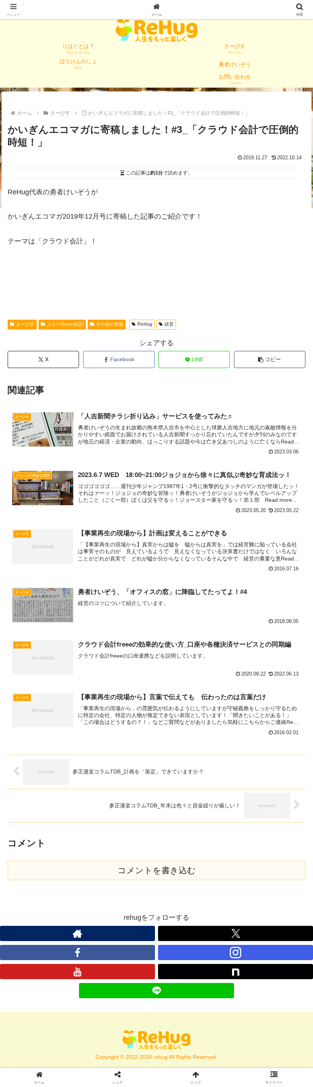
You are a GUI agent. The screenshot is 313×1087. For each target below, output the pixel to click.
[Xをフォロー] (235, 933)
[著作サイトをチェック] (77, 933)
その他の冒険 (109, 324)
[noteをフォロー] (235, 971)
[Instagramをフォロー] (235, 952)
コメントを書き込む (157, 870)
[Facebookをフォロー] (77, 952)
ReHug (144, 324)
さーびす (25, 324)
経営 (169, 324)
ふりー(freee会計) (65, 324)
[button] (269, 359)
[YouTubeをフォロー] (77, 971)
